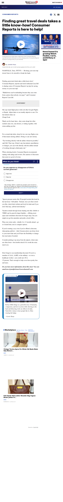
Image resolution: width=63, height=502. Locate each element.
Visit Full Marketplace (31, 330)
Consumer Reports (10, 14)
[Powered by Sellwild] (35, 427)
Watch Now (56, 2)
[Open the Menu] (2, 2)
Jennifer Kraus (12, 64)
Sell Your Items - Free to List (21, 331)
